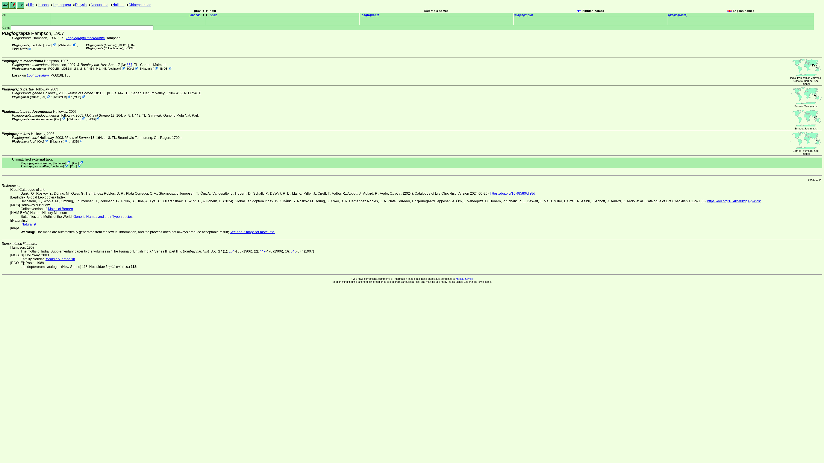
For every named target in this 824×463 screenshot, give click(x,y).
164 (232, 251)
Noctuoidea (99, 5)
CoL (48, 45)
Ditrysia (81, 5)
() (523, 15)
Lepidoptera (62, 5)
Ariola (213, 15)
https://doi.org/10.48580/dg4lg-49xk (734, 201)
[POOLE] (130, 48)
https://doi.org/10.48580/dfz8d (512, 193)
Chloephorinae (140, 5)
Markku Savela (464, 278)
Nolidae (118, 5)
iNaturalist (65, 45)
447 (262, 251)
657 (129, 65)
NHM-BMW (20, 48)
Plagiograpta (370, 15)
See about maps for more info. (252, 232)
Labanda (195, 15)
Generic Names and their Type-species (103, 216)
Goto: (6, 27)
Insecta (43, 5)
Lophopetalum (38, 75)
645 (293, 251)
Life (31, 5)
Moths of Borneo (60, 209)
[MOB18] (123, 45)
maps (806, 84)
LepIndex (37, 45)
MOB (164, 68)
